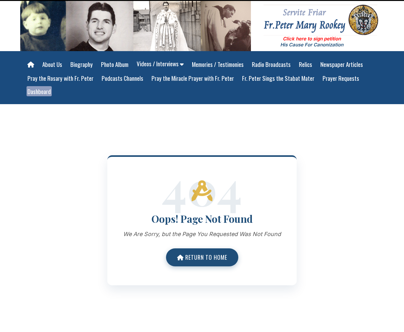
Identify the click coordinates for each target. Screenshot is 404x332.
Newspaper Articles (341, 64)
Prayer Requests (341, 78)
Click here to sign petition (312, 39)
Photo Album (114, 64)
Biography (81, 64)
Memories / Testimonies (218, 64)
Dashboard (39, 91)
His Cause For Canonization (311, 45)
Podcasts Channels (122, 78)
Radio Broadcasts (271, 64)
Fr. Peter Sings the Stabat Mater (278, 78)
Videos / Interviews (158, 63)
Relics (305, 64)
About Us (52, 64)
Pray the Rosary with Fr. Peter (60, 78)
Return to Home (205, 257)
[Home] (31, 64)
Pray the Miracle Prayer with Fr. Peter (193, 78)
